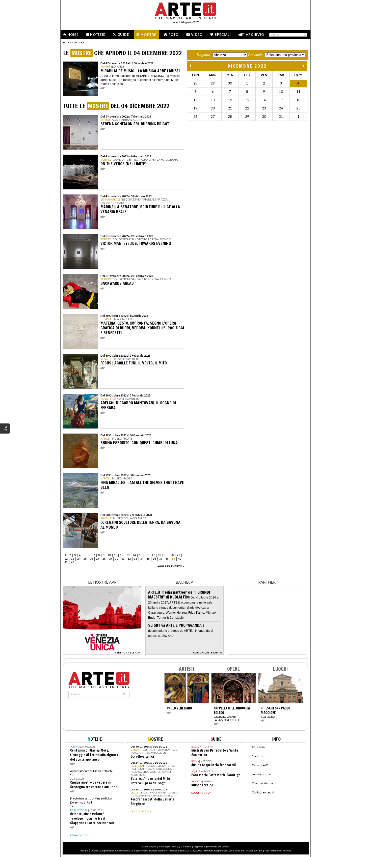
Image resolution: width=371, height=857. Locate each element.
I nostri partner (262, 774)
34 (141, 558)
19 (165, 555)
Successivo (303, 66)
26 (91, 558)
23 (72, 558)
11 (115, 555)
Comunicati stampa (264, 783)
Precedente (191, 66)
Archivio (255, 35)
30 (116, 558)
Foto (174, 35)
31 (122, 558)
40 (179, 558)
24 (78, 558)
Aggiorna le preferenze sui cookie (211, 846)
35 (148, 558)
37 (160, 558)
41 (66, 562)
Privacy (176, 846)
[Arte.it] (185, 10)
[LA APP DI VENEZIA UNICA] (102, 653)
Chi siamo (258, 747)
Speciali (223, 35)
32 (129, 558)
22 (66, 558)
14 (134, 555)
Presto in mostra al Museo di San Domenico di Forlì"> (92, 811)
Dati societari (149, 846)
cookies (187, 846)
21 (178, 555)
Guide (123, 35)
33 (135, 558)
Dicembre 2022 (247, 66)
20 (172, 555)
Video (197, 35)
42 (72, 562)
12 (121, 555)
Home (72, 35)
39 (173, 558)
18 (159, 555)
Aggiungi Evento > (170, 566)
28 (103, 558)
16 (146, 555)
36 (154, 558)
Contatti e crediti (263, 792)
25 (85, 558)
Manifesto (258, 756)
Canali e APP (260, 765)
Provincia (255, 55)
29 (110, 558)
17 (153, 555)
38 (167, 558)
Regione (203, 55)
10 (109, 555)
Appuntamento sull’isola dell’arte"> (93, 779)
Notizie (97, 35)
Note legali (164, 846)
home (67, 42)
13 (127, 555)
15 (140, 555)
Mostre (148, 35)
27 (97, 558)
